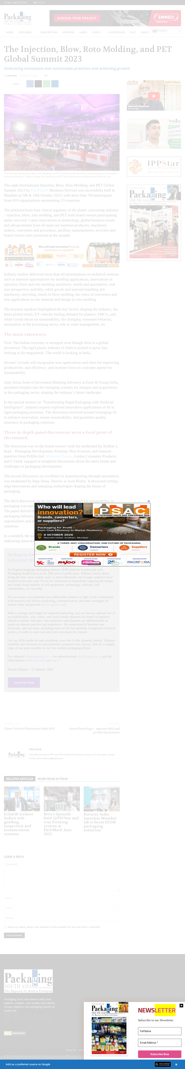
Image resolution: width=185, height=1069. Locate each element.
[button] (92, 1064)
